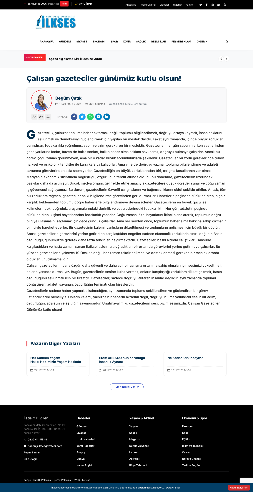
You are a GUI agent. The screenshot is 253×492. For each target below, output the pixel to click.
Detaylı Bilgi (173, 487)
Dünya (80, 458)
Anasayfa (131, 4)
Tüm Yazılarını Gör (124, 386)
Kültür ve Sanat (139, 445)
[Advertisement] (161, 23)
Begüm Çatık (68, 98)
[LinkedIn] (106, 116)
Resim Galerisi (148, 4)
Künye (189, 4)
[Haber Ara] (226, 41)
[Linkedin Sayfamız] (218, 5)
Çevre (185, 452)
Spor (114, 41)
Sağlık (141, 41)
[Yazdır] (48, 117)
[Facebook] (74, 116)
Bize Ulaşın (31, 458)
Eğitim (186, 439)
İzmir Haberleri (85, 439)
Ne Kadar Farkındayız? (185, 358)
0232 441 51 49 (37, 439)
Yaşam (133, 426)
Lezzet (133, 452)
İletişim (86, 479)
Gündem (65, 41)
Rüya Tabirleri (138, 465)
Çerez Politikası (62, 479)
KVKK (77, 479)
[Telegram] (98, 116)
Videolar (164, 4)
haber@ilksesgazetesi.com (45, 445)
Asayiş (80, 452)
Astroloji (134, 458)
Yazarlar (177, 4)
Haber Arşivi (84, 465)
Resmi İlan (158, 41)
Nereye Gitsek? (191, 458)
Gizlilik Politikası (42, 479)
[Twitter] (82, 116)
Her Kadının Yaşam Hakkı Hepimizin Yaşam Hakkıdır (55, 360)
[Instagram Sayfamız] (212, 5)
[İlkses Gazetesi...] (56, 21)
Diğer (201, 41)
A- (34, 117)
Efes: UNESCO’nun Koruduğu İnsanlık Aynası (122, 360)
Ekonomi (99, 41)
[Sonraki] (226, 59)
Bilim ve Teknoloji (193, 445)
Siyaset (81, 41)
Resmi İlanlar (32, 452)
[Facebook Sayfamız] (206, 5)
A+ (41, 117)
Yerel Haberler (85, 445)
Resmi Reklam (181, 41)
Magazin (134, 439)
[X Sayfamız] (200, 5)
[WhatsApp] (90, 116)
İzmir (127, 41)
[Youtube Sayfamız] (225, 5)
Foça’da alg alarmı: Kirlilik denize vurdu (74, 59)
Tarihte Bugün (191, 465)
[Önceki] (221, 59)
